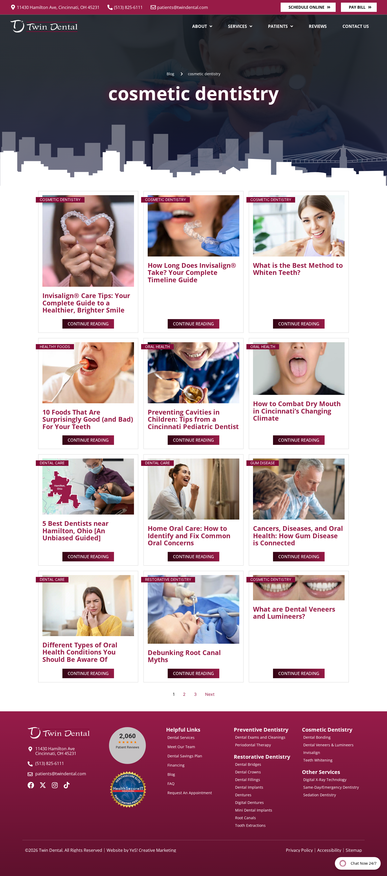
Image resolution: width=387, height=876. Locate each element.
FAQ (171, 783)
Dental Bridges (248, 764)
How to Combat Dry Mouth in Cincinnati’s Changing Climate (297, 410)
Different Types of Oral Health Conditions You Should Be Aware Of (79, 652)
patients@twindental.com (182, 7)
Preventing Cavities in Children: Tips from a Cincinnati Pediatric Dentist (193, 419)
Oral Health (157, 346)
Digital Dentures (249, 802)
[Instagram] (54, 785)
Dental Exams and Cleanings (260, 737)
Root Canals (245, 817)
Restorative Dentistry (168, 579)
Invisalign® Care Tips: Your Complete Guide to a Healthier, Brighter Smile (86, 302)
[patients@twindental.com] (153, 7)
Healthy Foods (55, 346)
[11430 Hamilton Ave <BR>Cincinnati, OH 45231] (30, 749)
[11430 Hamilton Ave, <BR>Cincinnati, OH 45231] (13, 7)
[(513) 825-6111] (110, 7)
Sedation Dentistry (319, 794)
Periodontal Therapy (253, 744)
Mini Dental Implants (253, 810)
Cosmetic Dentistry (60, 199)
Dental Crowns (248, 771)
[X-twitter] (42, 785)
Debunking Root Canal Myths (184, 656)
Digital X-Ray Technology (324, 779)
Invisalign (311, 752)
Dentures (243, 794)
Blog (171, 774)
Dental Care (52, 463)
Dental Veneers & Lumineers (328, 744)
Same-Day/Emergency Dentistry (331, 787)
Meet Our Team (181, 746)
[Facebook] (31, 785)
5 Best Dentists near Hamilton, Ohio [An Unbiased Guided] (75, 530)
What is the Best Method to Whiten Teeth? (298, 269)
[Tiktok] (66, 785)
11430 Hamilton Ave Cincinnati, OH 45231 (55, 751)
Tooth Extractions (250, 825)
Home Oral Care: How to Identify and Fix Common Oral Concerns (189, 535)
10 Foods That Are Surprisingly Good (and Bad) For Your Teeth (87, 419)
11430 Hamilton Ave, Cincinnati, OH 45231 (58, 7)
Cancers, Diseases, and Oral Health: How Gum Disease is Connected (298, 535)
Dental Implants (249, 787)
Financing (176, 765)
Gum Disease (262, 463)
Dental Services (181, 737)
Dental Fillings (247, 779)
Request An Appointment (189, 792)
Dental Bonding (317, 737)
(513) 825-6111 (128, 7)
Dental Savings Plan (184, 755)
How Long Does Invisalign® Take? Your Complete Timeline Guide (192, 272)
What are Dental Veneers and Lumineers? (294, 613)
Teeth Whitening (318, 760)
